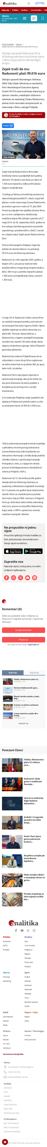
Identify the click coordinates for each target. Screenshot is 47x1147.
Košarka (28, 981)
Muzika (6, 1040)
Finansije (6, 977)
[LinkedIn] (34, 577)
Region (27, 1017)
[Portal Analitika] (10, 4)
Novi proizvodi (30, 1040)
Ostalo (27, 1006)
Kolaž (5, 1012)
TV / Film (6, 1044)
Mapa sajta (8, 1109)
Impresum (8, 1088)
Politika (15, 10)
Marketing (7, 981)
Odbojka (28, 994)
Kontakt (7, 1096)
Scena (5, 1035)
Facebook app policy (12, 1113)
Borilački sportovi (31, 1002)
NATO (5, 945)
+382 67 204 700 (14, 1072)
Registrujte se (33, 644)
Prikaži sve (23, 723)
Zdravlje (28, 958)
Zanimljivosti (8, 1017)
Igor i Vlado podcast (11, 1123)
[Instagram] (13, 577)
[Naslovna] (5, 1142)
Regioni (27, 954)
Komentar (7, 941)
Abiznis (19, 44)
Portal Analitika (8, 44)
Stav (26, 941)
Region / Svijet (31, 1012)
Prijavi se (23, 639)
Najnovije (5, 10)
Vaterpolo (28, 989)
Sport (27, 973)
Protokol (6, 950)
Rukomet (28, 985)
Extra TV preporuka (11, 1127)
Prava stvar (29, 962)
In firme (28, 1035)
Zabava (6, 1021)
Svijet (27, 1021)
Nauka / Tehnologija (34, 1031)
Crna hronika (36, 10)
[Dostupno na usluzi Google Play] (33, 551)
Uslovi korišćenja (10, 1104)
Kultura (6, 1031)
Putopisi (28, 966)
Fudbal (27, 977)
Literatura (7, 1048)
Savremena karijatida (13, 1054)
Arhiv (6, 1092)
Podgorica (28, 950)
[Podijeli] (24, 18)
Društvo (24, 10)
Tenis (27, 998)
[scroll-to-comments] (34, 18)
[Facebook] (6, 577)
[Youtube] (27, 577)
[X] (20, 577)
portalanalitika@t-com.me (18, 1077)
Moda (5, 1025)
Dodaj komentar (23, 630)
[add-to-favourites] (43, 18)
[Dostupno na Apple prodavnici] (13, 551)
